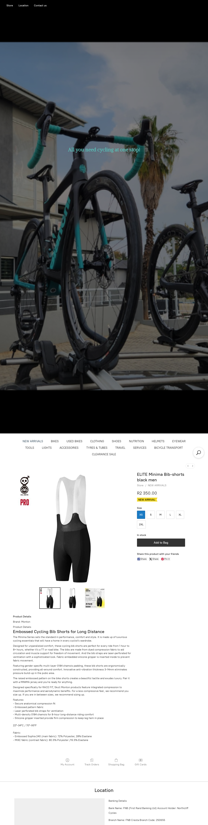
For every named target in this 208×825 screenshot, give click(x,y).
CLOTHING (97, 441)
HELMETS (158, 441)
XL (180, 514)
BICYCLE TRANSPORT (168, 448)
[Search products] (199, 453)
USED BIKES (74, 441)
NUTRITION (136, 441)
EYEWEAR (179, 441)
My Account (67, 764)
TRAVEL (120, 448)
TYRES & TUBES (96, 448)
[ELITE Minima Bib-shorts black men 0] (49, 598)
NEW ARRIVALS (33, 441)
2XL (141, 524)
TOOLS (29, 448)
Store (9, 5)
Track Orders (91, 764)
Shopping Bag (116, 764)
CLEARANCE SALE (104, 454)
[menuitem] (188, 466)
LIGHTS (47, 448)
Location (23, 5)
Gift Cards (141, 764)
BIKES (55, 441)
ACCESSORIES (68, 448)
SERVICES (139, 448)
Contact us (40, 5)
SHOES (116, 441)
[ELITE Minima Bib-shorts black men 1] (72, 598)
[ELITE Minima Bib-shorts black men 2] (94, 598)
